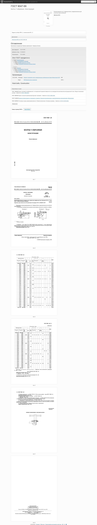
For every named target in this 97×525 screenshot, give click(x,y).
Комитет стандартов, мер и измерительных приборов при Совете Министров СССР (42, 77)
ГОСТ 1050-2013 (25, 92)
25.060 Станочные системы (24, 62)
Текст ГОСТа (27, 109)
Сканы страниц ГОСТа (17, 109)
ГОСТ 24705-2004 (65, 101)
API (62, 524)
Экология (19, 68)
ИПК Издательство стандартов (30, 79)
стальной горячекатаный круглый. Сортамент (29, 95)
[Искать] (95, 2)
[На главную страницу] (2, 1)
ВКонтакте (43, 524)
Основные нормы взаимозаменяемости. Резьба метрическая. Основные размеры (37, 101)
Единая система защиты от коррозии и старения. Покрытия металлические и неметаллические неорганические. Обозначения (46, 98)
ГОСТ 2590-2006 (51, 95)
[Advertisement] (26, 20)
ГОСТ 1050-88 (15, 91)
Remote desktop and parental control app (53, 524)
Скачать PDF (57, 15)
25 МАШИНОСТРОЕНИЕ (23, 61)
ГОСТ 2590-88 (15, 95)
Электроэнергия (20, 60)
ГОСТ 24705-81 (15, 101)
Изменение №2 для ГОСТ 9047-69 (19, 39)
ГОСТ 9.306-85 (15, 98)
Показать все (14, 103)
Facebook (38, 524)
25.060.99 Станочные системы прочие (27, 64)
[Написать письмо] (64, 524)
